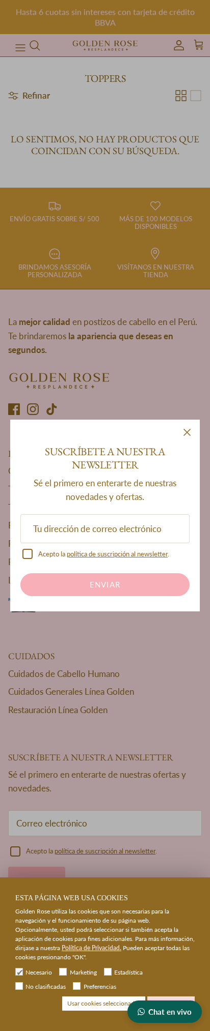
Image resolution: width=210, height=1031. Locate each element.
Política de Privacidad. (91, 948)
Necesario (38, 972)
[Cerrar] (187, 432)
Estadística (128, 972)
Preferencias (100, 986)
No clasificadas (45, 986)
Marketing (83, 972)
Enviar (105, 584)
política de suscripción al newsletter (117, 554)
